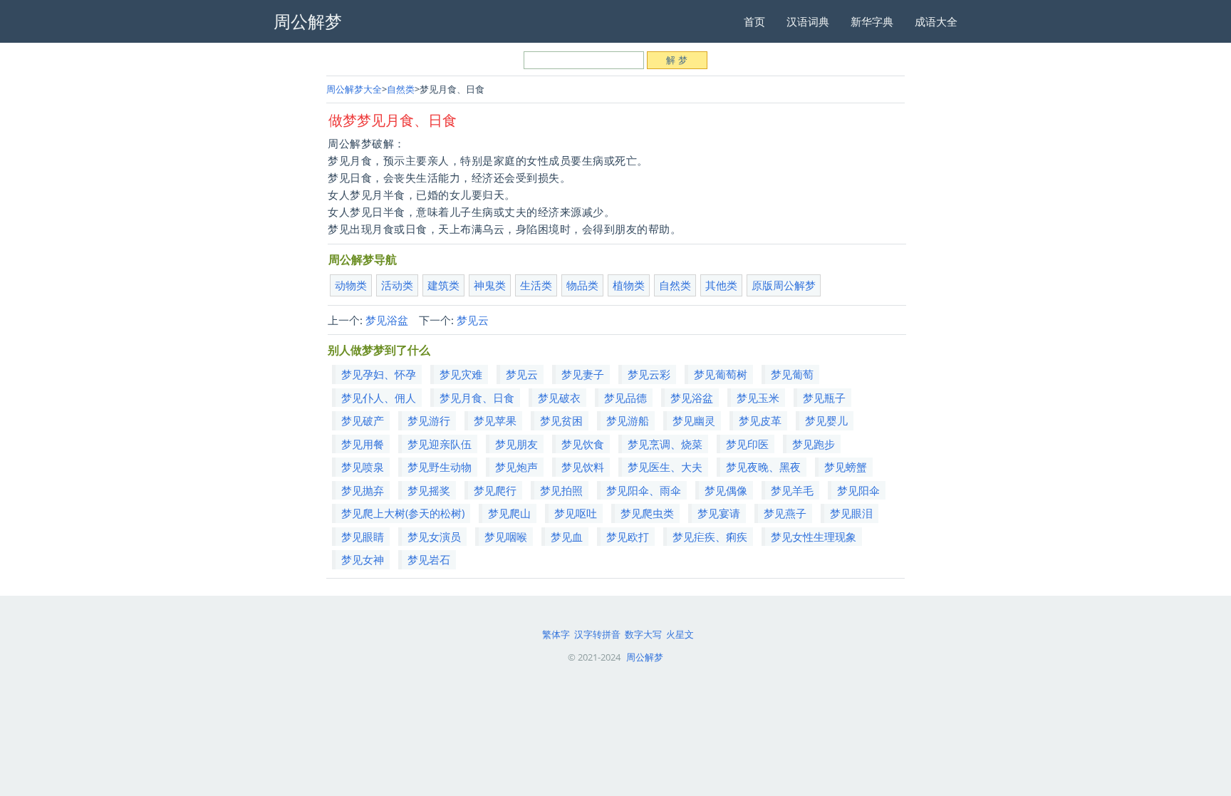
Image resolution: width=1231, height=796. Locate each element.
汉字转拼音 (597, 634)
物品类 (582, 285)
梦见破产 (362, 420)
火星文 (680, 634)
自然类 (401, 89)
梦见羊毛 (792, 490)
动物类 (351, 285)
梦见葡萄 (792, 374)
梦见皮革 (760, 420)
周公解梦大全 (354, 89)
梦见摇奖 (428, 490)
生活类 (536, 285)
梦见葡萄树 (720, 374)
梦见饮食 (582, 444)
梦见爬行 (495, 490)
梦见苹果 (495, 420)
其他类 (721, 285)
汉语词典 (807, 21)
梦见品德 (625, 398)
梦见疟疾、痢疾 (709, 536)
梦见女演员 (434, 536)
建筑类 (443, 285)
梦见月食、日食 (477, 398)
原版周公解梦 (784, 285)
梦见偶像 (726, 490)
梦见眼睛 (362, 536)
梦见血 (567, 536)
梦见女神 (362, 559)
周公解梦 (644, 657)
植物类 (629, 285)
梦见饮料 (582, 467)
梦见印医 (747, 444)
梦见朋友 (516, 444)
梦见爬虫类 (647, 513)
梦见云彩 (649, 374)
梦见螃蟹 (845, 467)
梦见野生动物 (439, 467)
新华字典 (872, 21)
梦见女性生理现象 (813, 536)
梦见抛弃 (362, 490)
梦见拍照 (561, 490)
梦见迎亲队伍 (439, 444)
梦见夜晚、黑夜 (763, 467)
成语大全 (936, 21)
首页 (754, 21)
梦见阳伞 (858, 490)
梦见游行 (428, 420)
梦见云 (473, 320)
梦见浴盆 (386, 320)
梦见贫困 (561, 420)
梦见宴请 (718, 513)
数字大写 (643, 634)
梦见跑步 (813, 444)
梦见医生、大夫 (665, 467)
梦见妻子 (582, 374)
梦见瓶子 (824, 398)
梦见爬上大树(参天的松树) (402, 513)
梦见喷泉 (362, 467)
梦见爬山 (509, 513)
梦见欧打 (627, 536)
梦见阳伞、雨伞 (643, 490)
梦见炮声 (516, 467)
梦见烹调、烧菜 (665, 444)
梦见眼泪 (851, 513)
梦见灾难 (461, 374)
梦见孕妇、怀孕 (378, 374)
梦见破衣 (559, 398)
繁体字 (556, 634)
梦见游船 (627, 420)
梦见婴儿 (826, 420)
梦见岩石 (428, 559)
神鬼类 (490, 285)
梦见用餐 (362, 444)
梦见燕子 (785, 513)
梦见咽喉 (505, 536)
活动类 (397, 285)
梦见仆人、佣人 (378, 398)
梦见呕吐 (575, 513)
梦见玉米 (758, 398)
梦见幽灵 (693, 420)
